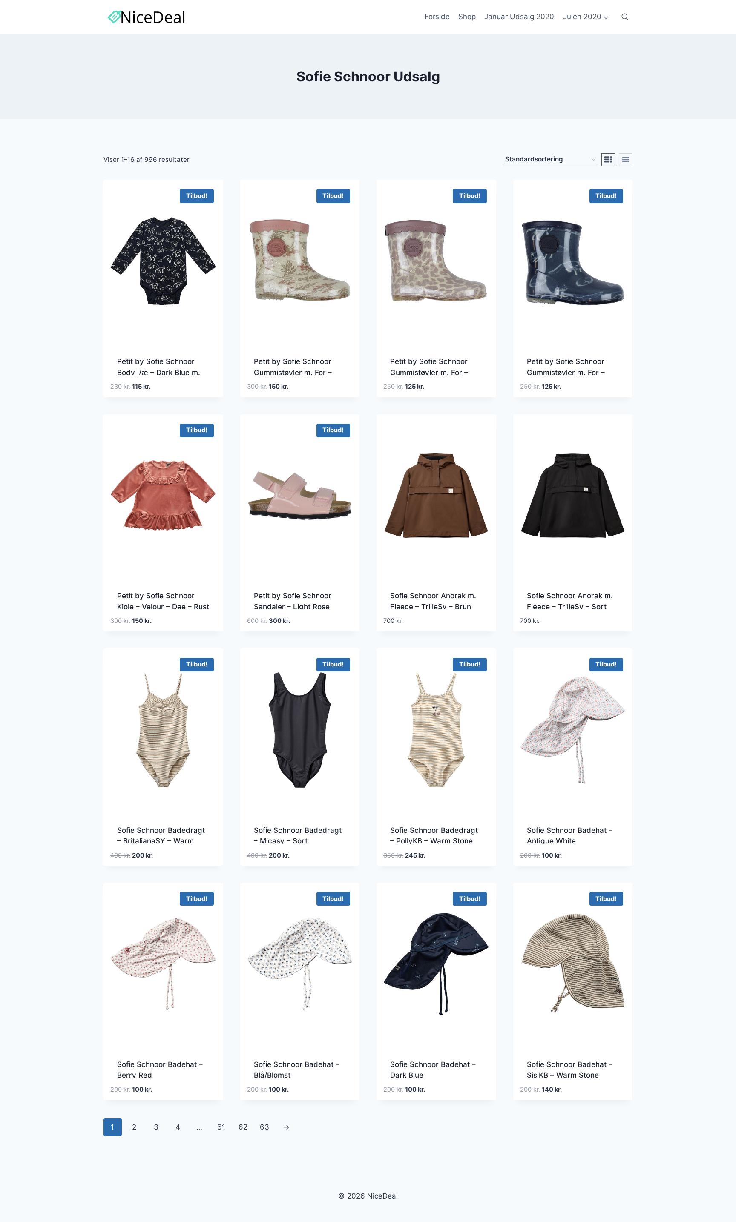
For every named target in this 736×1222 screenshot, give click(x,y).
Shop (467, 16)
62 (243, 1127)
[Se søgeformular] (624, 17)
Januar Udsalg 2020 (519, 16)
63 (264, 1127)
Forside (437, 16)
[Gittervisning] (608, 159)
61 (221, 1127)
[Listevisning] (625, 159)
